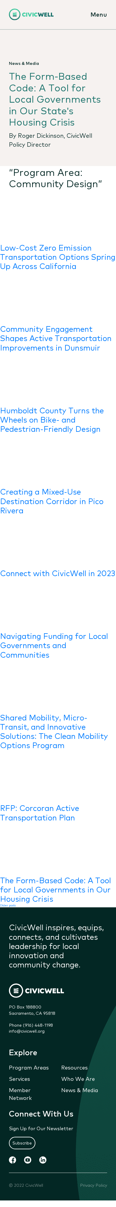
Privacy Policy (93, 1185)
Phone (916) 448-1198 (31, 1025)
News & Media (79, 1089)
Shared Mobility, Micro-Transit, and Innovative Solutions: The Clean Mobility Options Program (54, 731)
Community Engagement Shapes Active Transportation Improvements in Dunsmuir (56, 337)
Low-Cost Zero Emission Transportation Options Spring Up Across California (57, 256)
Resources (74, 1067)
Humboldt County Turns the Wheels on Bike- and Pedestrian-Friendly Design (52, 419)
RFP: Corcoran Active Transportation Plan (39, 812)
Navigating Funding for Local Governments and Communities (54, 644)
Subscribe (22, 1142)
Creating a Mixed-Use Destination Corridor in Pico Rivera (52, 500)
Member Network (20, 1093)
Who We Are (78, 1078)
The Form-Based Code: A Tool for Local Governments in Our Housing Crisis (55, 889)
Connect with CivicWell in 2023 (57, 572)
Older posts (8, 905)
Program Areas (29, 1067)
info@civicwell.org (27, 1031)
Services (19, 1078)
